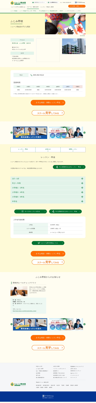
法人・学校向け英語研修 (65, 2)
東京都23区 (38, 385)
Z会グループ (73, 373)
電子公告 (38, 375)
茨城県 (67, 385)
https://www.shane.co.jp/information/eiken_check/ (24, 311)
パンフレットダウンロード (59, 368)
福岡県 (50, 387)
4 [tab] (84, 34)
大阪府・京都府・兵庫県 (42, 387)
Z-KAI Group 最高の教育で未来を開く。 (48, 396)
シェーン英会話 (18, 384)
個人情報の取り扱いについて (60, 377)
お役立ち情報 (56, 366)
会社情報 (38, 373)
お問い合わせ (73, 368)
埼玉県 (58, 385)
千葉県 (62, 385)
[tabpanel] (65, 23)
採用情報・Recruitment (59, 373)
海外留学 (55, 370)
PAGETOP (92, 399)
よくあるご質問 (39, 368)
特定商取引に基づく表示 (59, 375)
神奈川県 (53, 385)
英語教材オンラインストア (76, 366)
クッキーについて (74, 375)
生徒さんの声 (39, 366)
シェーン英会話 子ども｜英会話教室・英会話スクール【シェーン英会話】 (18, 2)
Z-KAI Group (80, 2)
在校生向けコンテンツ (75, 370)
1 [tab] (80, 34)
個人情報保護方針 (40, 377)
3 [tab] (83, 34)
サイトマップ (73, 377)
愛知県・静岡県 (74, 385)
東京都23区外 (46, 385)
